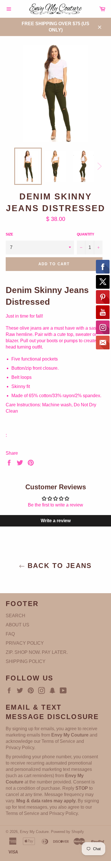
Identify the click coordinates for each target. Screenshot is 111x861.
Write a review (56, 520)
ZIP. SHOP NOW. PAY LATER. (37, 652)
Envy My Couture (34, 832)
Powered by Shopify (67, 832)
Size (9, 234)
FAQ (10, 634)
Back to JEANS (58, 565)
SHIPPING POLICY (26, 661)
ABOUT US (17, 624)
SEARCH (15, 615)
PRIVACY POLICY (25, 643)
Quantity (85, 234)
